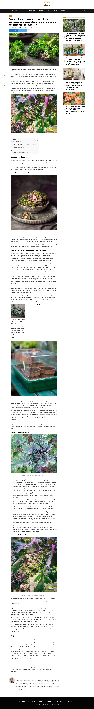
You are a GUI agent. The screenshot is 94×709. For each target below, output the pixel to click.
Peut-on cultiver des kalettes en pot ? (21, 152)
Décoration (55, 701)
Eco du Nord (41, 704)
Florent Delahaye (20, 27)
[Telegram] (4, 82)
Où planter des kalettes (18, 146)
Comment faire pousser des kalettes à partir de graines (25, 144)
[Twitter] (4, 75)
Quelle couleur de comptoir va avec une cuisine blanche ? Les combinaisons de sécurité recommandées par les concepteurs (75, 85)
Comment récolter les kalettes (19, 149)
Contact (62, 10)
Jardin (49, 10)
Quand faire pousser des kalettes (20, 143)
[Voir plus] (28, 30)
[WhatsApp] (4, 85)
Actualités (32, 10)
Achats (55, 10)
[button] (35, 140)
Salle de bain (47, 701)
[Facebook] (4, 72)
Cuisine (40, 701)
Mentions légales (55, 704)
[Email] (4, 88)
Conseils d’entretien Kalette (19, 147)
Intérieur (41, 10)
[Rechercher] (84, 10)
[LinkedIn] (4, 79)
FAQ (12, 150)
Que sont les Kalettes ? (16, 141)
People (28, 701)
